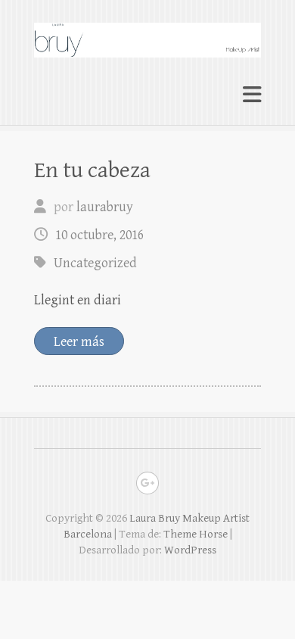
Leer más (79, 342)
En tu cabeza (92, 170)
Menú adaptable (252, 94)
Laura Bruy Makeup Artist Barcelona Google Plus (147, 483)
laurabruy (104, 207)
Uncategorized (95, 263)
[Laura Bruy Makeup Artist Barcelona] (147, 33)
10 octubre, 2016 (99, 235)
